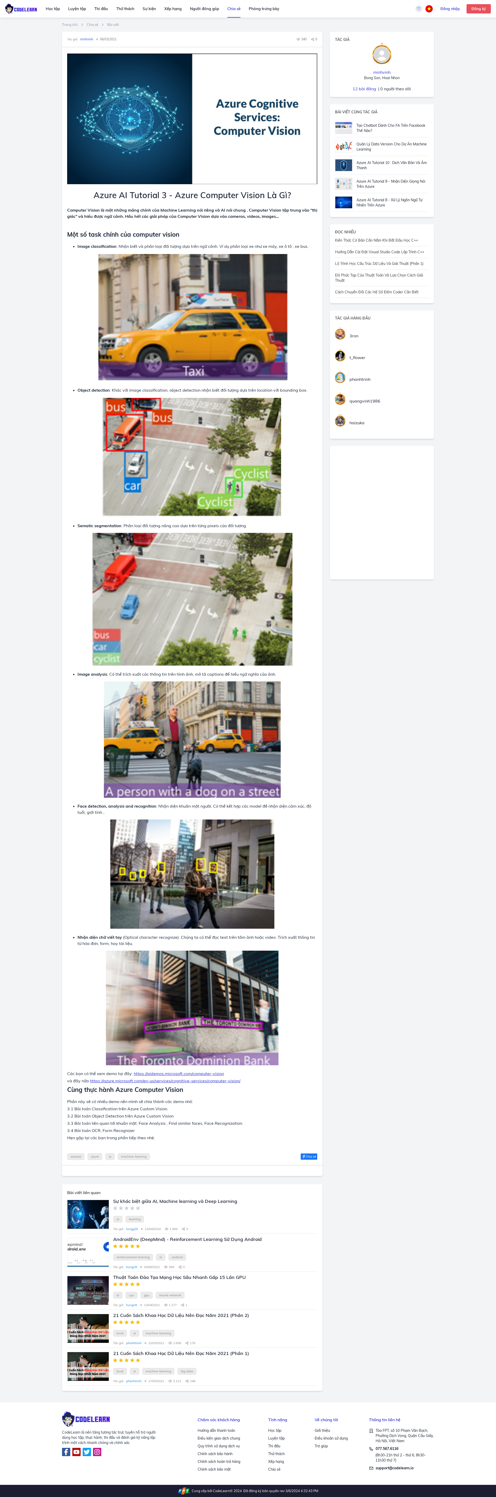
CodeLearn (221, 1491)
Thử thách (125, 8)
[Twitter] (87, 1452)
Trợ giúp (321, 1446)
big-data (187, 1371)
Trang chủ (70, 24)
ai (110, 1156)
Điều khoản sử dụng (331, 1438)
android (177, 1257)
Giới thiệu (322, 1430)
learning (135, 1219)
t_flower (357, 357)
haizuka (357, 422)
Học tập (53, 8)
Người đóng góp (204, 8)
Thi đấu (101, 8)
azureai (76, 1156)
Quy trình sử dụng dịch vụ (219, 1446)
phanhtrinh (360, 379)
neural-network (170, 1295)
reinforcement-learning (133, 1257)
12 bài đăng (364, 88)
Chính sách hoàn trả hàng (219, 1461)
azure (95, 1156)
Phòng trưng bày (264, 8)
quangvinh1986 (365, 401)
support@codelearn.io (395, 1468)
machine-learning (133, 1156)
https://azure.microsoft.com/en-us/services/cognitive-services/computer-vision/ (165, 1080)
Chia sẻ (234, 8)
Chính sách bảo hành (215, 1453)
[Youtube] (76, 1452)
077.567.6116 (387, 1448)
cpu (131, 1295)
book (120, 1333)
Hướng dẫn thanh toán (216, 1430)
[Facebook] (66, 1452)
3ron (354, 335)
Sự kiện (149, 8)
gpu (146, 1295)
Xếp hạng (173, 8)
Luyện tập (77, 8)
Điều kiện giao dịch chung (219, 1438)
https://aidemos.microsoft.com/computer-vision (179, 1073)
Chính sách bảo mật (214, 1469)
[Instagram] (97, 1452)
